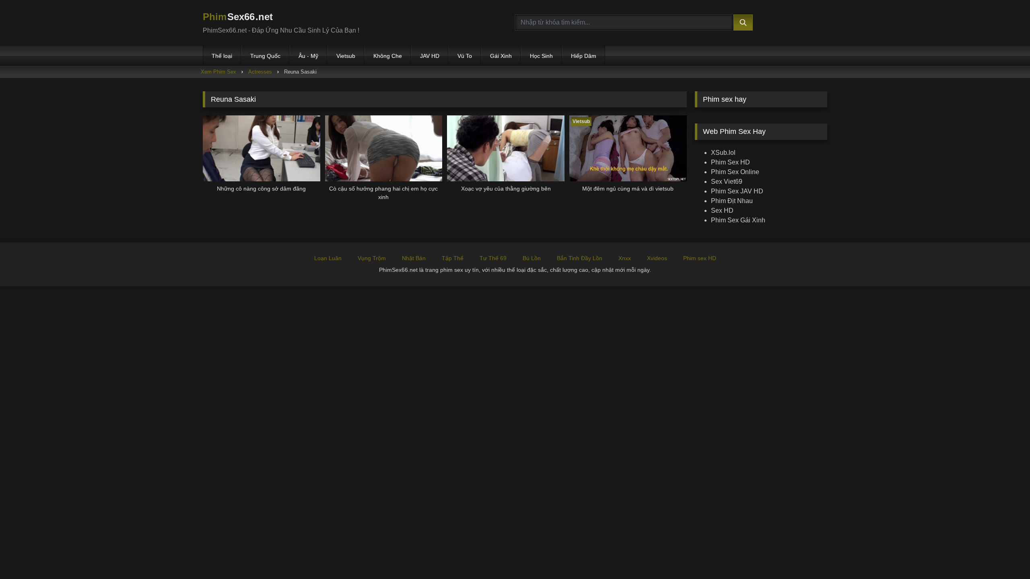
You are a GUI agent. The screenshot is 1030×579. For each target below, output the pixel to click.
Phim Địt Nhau (732, 200)
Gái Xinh (501, 56)
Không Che (387, 56)
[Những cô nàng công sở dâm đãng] (261, 148)
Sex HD (722, 210)
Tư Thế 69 (493, 258)
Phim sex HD (699, 258)
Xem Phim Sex (218, 72)
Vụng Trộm (372, 258)
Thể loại (222, 56)
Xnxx (624, 258)
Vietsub (345, 56)
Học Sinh (541, 56)
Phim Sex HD (730, 162)
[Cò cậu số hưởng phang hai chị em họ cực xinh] (384, 148)
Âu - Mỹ (308, 56)
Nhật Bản (414, 258)
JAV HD (429, 56)
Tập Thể (453, 258)
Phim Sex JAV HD (737, 191)
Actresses (260, 72)
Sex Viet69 (726, 181)
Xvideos (657, 258)
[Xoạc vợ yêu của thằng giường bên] (505, 148)
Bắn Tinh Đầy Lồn (579, 258)
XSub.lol (723, 152)
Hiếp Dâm (583, 56)
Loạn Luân (328, 258)
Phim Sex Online (735, 171)
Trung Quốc (265, 56)
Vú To (464, 56)
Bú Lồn (532, 258)
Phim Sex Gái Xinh (738, 220)
